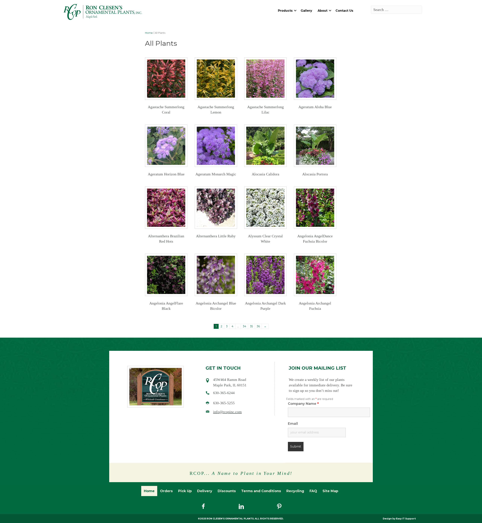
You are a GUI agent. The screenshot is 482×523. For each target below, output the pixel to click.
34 (244, 326)
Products (285, 10)
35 (251, 326)
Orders (166, 491)
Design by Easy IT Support (399, 518)
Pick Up (185, 491)
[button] (295, 10)
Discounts (227, 491)
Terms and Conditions (261, 491)
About (322, 10)
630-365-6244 (224, 393)
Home (149, 32)
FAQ (313, 491)
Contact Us (344, 10)
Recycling (295, 491)
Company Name (303, 404)
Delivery (204, 491)
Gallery (306, 10)
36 (258, 326)
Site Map (330, 491)
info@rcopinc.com (227, 412)
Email (293, 424)
